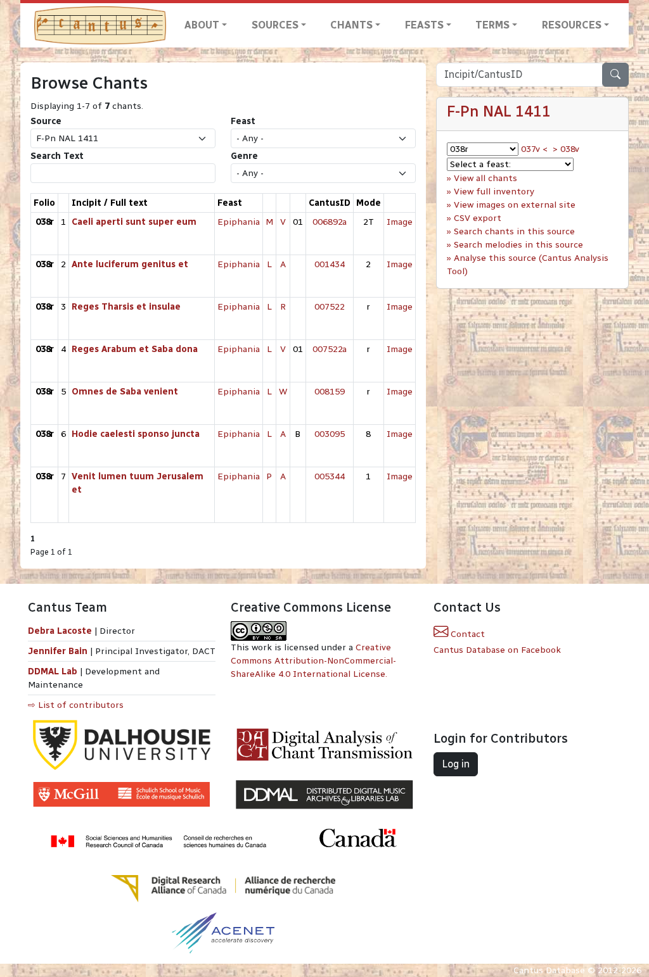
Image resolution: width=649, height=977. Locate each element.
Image (400, 222)
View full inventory (494, 191)
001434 (329, 264)
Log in (456, 764)
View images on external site (514, 204)
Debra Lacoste (60, 631)
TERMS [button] (492, 25)
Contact (466, 634)
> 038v (566, 149)
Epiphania (238, 222)
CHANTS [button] (351, 25)
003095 (329, 434)
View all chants (485, 178)
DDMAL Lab (52, 671)
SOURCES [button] (275, 25)
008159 (329, 391)
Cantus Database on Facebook (497, 650)
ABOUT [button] (201, 25)
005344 (329, 476)
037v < (534, 149)
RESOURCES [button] (571, 25)
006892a (329, 222)
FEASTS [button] (424, 25)
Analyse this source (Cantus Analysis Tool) (527, 265)
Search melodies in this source (518, 244)
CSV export (477, 218)
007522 (329, 306)
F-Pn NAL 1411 (499, 111)
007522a (329, 349)
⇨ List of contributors (76, 705)
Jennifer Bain (59, 651)
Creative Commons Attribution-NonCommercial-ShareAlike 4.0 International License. (313, 660)
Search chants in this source (514, 231)
